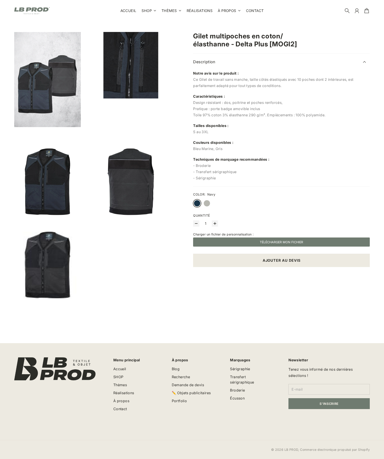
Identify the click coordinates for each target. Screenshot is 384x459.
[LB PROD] (32, 10)
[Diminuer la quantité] (196, 223)
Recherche (181, 377)
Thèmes (169, 11)
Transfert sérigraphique (242, 379)
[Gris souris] (207, 203)
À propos (227, 11)
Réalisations (123, 393)
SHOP (147, 11)
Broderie (237, 390)
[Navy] (197, 203)
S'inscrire (329, 404)
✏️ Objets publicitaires (191, 393)
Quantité (201, 215)
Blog (176, 369)
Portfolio (179, 401)
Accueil (119, 369)
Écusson (237, 398)
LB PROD (291, 449)
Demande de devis (188, 385)
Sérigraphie (240, 369)
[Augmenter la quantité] (215, 223)
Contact (120, 409)
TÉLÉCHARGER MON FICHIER (281, 242)
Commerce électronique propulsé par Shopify (335, 449)
